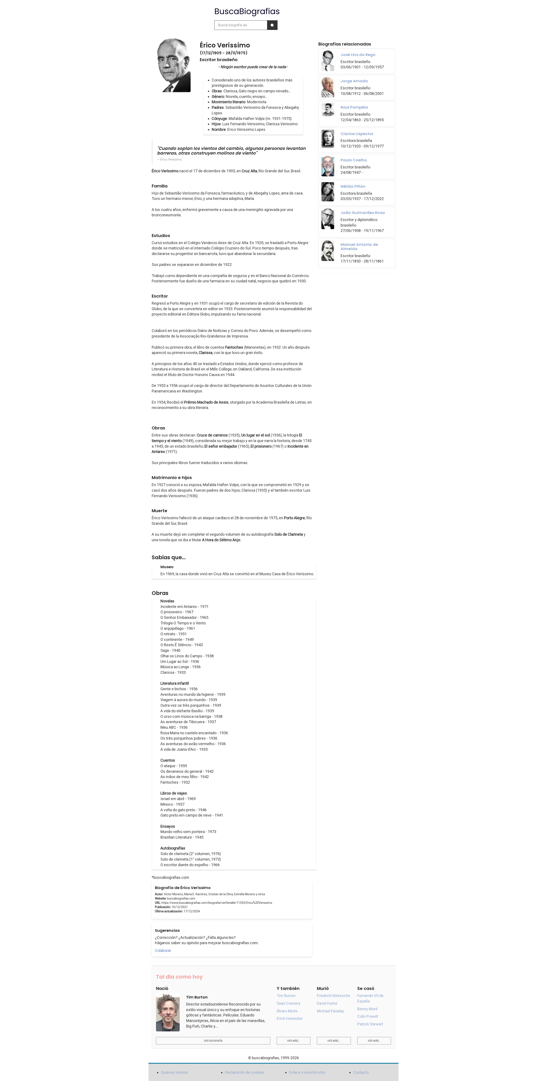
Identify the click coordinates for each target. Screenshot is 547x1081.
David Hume (327, 1003)
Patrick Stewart (370, 1024)
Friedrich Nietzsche (333, 995)
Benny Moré (367, 1009)
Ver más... (293, 1040)
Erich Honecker (290, 1018)
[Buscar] (272, 25)
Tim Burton (286, 995)
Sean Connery (288, 1003)
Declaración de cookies (244, 1072)
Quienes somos (174, 1072)
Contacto (361, 1072)
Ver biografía (213, 1040)
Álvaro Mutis (287, 1011)
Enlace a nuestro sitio (307, 1072)
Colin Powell (367, 1016)
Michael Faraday (330, 1011)
